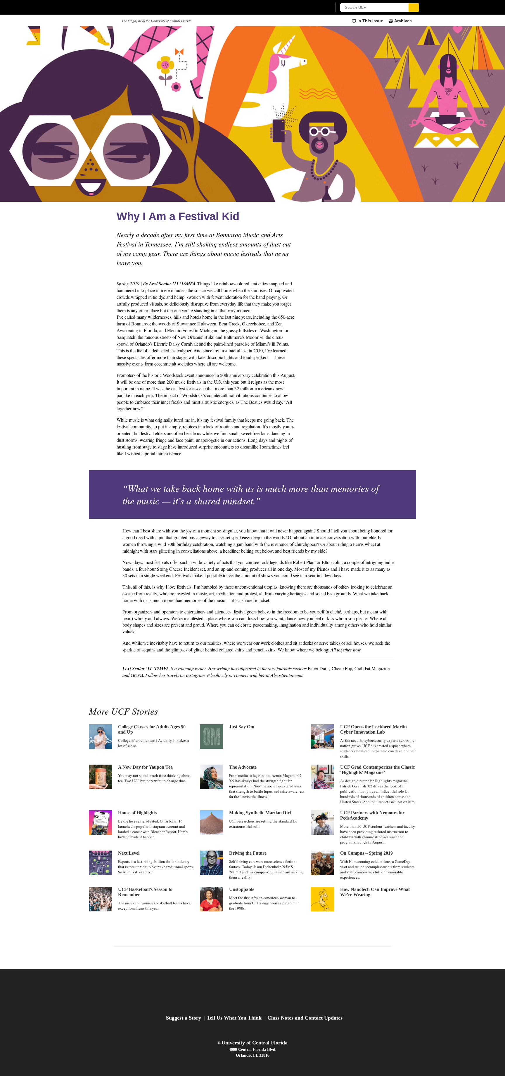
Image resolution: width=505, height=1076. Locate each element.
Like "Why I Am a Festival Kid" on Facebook (356, 260)
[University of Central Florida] (133, 7)
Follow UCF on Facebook (239, 957)
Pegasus (103, 20)
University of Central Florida (255, 1043)
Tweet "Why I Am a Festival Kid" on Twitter (378, 260)
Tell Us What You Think (234, 1018)
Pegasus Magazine (252, 992)
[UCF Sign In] (313, 8)
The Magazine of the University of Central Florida (156, 20)
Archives (403, 20)
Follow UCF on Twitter (252, 957)
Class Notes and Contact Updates (305, 1018)
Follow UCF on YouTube (265, 957)
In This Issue (370, 20)
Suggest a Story (183, 1018)
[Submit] (414, 7)
